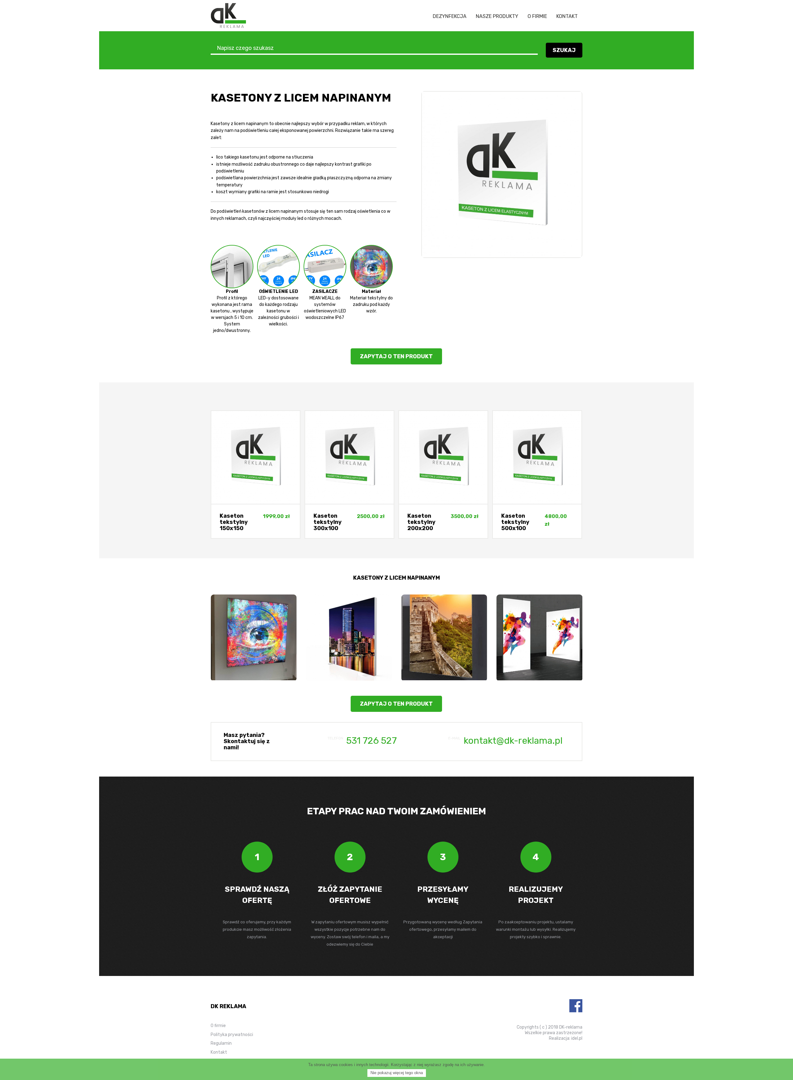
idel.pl (576, 1038)
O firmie (537, 16)
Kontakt (567, 16)
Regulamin (221, 1043)
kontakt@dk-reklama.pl (513, 740)
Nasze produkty (497, 16)
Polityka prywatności (232, 1034)
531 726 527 (371, 740)
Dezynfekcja (450, 16)
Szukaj (564, 50)
